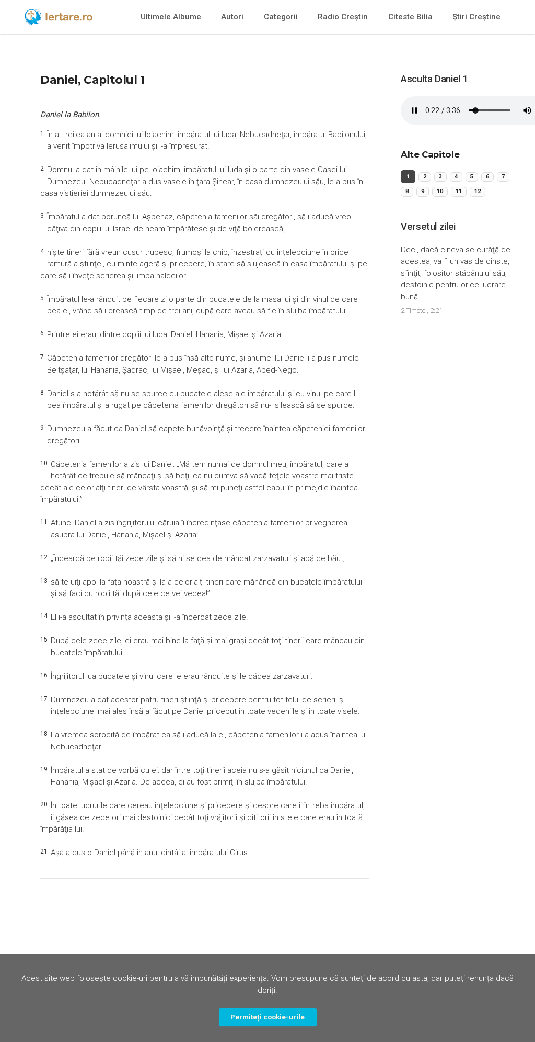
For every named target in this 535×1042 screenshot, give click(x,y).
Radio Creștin (343, 16)
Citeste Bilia (410, 16)
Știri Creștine (476, 16)
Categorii (281, 16)
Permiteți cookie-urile (267, 1017)
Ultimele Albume (171, 16)
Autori (232, 16)
